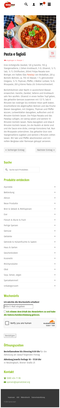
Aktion (7, 198)
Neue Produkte (11, 203)
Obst (6, 269)
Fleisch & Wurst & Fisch (15, 220)
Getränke (8, 236)
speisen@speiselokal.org (18, 382)
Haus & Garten (10, 247)
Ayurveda (8, 187)
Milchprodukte (11, 263)
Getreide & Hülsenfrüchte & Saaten (20, 241)
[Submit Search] (6, 169)
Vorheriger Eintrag (16, 150)
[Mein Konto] (34, 4)
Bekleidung (9, 192)
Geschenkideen (11, 252)
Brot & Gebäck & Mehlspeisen (18, 209)
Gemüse (7, 231)
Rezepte (19, 60)
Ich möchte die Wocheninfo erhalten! (21, 302)
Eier (5, 214)
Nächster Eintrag (44, 150)
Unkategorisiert (11, 285)
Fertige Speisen (11, 225)
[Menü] (49, 4)
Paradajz (31, 74)
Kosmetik (8, 258)
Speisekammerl (11, 280)
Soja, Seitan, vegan (12, 274)
